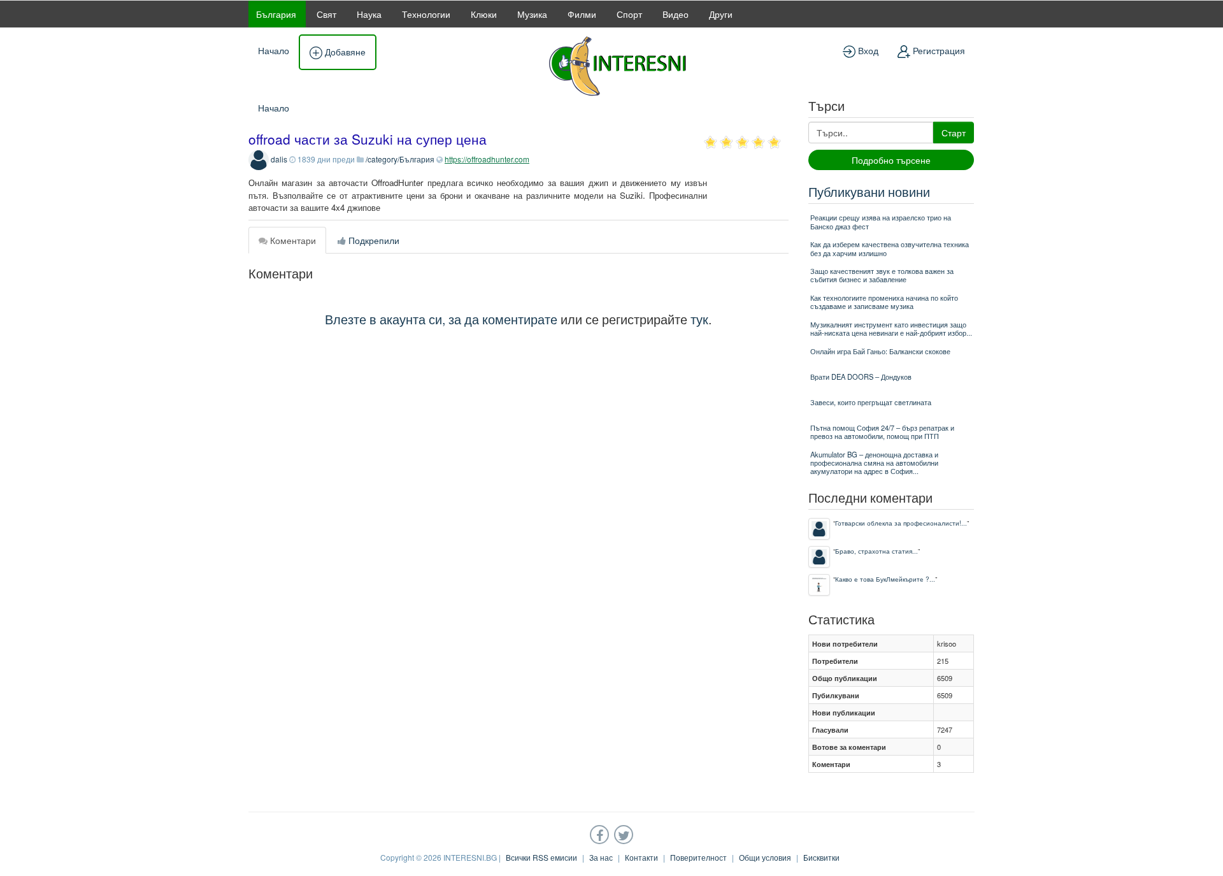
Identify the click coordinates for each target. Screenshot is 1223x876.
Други (721, 14)
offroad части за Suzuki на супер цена (367, 138)
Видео (675, 14)
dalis (279, 159)
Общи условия (765, 857)
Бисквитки (821, 857)
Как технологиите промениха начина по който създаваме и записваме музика (884, 301)
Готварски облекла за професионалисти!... (901, 523)
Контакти (641, 857)
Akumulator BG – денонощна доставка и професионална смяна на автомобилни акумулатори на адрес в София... (874, 463)
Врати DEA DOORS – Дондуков (861, 376)
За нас (601, 857)
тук (699, 319)
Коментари (292, 240)
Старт (953, 132)
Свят (326, 14)
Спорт (629, 14)
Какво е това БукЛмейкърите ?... (885, 579)
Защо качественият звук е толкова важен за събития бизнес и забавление (882, 275)
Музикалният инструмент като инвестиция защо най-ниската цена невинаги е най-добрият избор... (891, 328)
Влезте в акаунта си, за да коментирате (441, 319)
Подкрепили (372, 240)
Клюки (484, 14)
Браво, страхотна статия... (876, 551)
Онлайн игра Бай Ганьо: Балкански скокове (880, 351)
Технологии (426, 14)
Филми (582, 14)
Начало (273, 50)
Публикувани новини (869, 191)
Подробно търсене (891, 160)
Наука (369, 14)
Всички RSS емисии (541, 857)
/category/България (400, 159)
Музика (532, 14)
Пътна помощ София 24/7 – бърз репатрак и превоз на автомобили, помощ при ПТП (882, 431)
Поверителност (698, 857)
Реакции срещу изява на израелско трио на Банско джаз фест (880, 221)
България (276, 14)
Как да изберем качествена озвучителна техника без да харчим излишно (889, 248)
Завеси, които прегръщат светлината (870, 402)
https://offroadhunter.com (487, 159)
